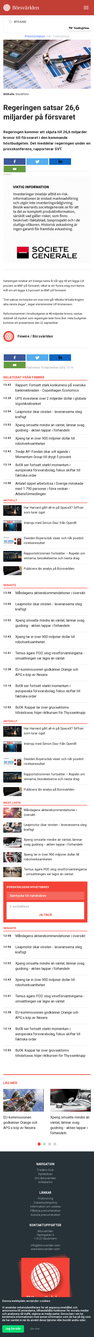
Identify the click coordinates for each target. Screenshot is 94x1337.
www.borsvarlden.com (45, 1249)
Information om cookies (45, 1206)
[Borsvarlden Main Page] (21, 7)
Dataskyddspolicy (45, 1202)
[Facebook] (15, 161)
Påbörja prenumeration (45, 1210)
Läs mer (35, 1328)
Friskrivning (45, 1198)
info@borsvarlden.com (45, 1245)
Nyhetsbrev (45, 1174)
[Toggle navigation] (86, 7)
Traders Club (45, 1170)
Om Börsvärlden (45, 1178)
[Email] (15, 169)
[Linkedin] (60, 161)
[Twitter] (37, 161)
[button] (39, 1144)
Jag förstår (13, 1328)
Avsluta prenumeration (45, 1214)
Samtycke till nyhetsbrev (28, 896)
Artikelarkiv (45, 1182)
